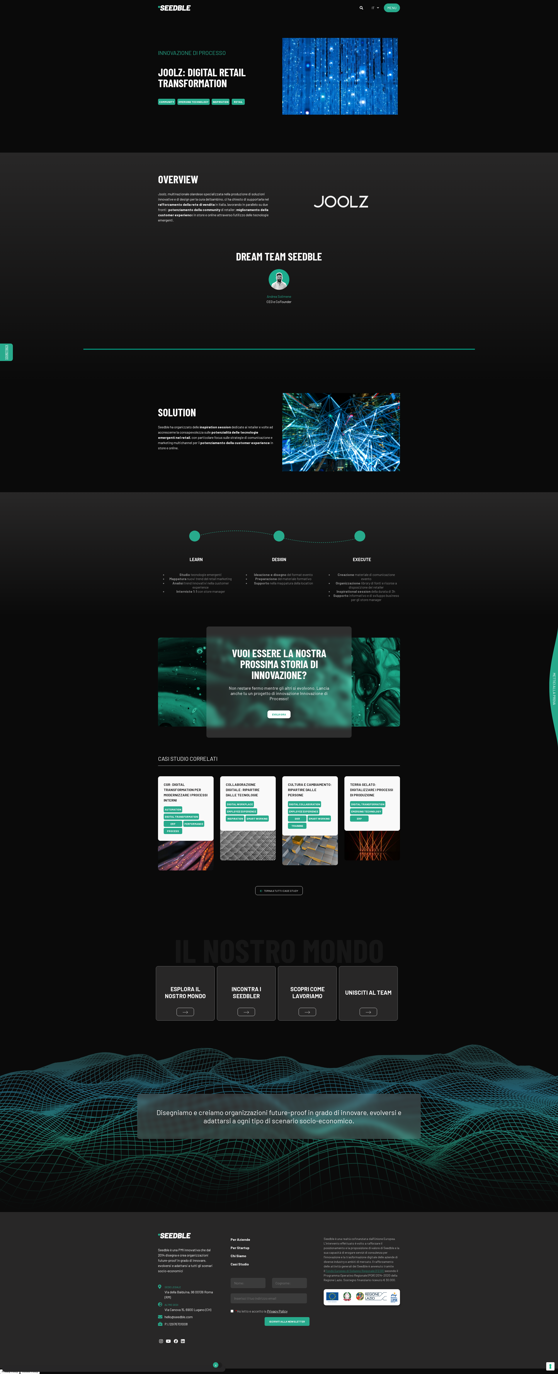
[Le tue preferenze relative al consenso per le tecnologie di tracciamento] (550, 1366)
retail (238, 101)
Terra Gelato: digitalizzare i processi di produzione (371, 789)
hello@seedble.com (179, 1317)
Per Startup (240, 1248)
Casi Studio (240, 1264)
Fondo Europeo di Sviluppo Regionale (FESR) (355, 1271)
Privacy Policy (277, 1311)
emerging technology (194, 101)
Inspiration (220, 101)
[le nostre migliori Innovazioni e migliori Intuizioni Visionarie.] (174, 7)
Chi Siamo (238, 1256)
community (166, 101)
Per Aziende (240, 1239)
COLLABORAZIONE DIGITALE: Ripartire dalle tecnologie (243, 789)
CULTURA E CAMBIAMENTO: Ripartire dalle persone (310, 789)
